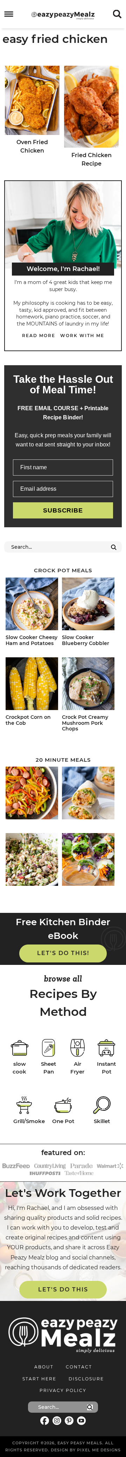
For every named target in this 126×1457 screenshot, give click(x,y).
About (44, 1366)
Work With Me (82, 335)
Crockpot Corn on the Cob (28, 720)
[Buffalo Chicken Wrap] (89, 794)
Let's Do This (63, 1289)
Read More (38, 335)
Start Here (39, 1378)
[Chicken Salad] (32, 860)
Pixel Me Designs (99, 1450)
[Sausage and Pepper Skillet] (32, 794)
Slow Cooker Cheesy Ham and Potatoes (31, 640)
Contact (79, 1366)
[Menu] (9, 14)
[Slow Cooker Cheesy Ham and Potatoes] (32, 605)
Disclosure (86, 1378)
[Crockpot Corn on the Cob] (32, 685)
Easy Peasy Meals (62, 15)
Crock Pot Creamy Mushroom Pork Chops (85, 723)
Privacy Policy (63, 1390)
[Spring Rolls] (89, 860)
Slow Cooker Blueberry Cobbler (85, 640)
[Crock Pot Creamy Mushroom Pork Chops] (89, 685)
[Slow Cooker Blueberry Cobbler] (89, 605)
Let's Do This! (63, 953)
